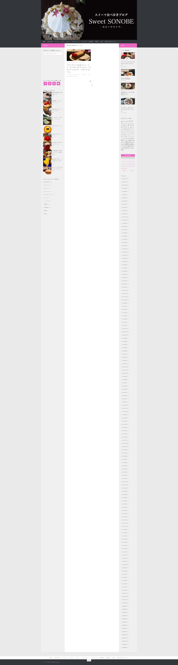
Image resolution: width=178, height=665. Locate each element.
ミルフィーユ (130, 135)
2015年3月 (124, 395)
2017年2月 (124, 322)
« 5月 (124, 170)
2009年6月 (124, 615)
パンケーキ (84, 41)
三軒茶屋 (125, 138)
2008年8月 (124, 647)
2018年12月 (125, 252)
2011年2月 (124, 552)
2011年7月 (124, 536)
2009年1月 (124, 631)
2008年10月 (125, 641)
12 (131, 162)
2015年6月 (124, 386)
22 (124, 166)
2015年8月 (124, 379)
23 (126, 166)
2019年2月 (124, 245)
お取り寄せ (50, 41)
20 (133, 164)
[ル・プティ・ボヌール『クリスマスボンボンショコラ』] (128, 101)
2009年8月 (124, 609)
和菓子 (97, 41)
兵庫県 (129, 140)
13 (133, 162)
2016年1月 (124, 363)
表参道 (132, 148)
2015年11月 (125, 370)
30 (126, 168)
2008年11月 (125, 638)
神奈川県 (130, 146)
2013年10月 (125, 449)
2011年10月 (125, 526)
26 (131, 166)
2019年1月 (124, 249)
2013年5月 (124, 465)
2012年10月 (125, 488)
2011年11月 (125, 523)
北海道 (133, 140)
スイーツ (57, 41)
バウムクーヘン (75, 41)
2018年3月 (124, 280)
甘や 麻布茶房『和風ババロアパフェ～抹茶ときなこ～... (57, 152)
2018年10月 (125, 258)
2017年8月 (124, 303)
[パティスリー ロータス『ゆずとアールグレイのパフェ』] (128, 55)
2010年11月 (125, 561)
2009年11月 (125, 599)
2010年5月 (124, 580)
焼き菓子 (91, 41)
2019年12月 (125, 213)
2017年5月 (124, 312)
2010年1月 (124, 593)
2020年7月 (124, 194)
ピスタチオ (124, 135)
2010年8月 (124, 571)
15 (124, 164)
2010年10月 (125, 564)
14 (122, 164)
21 (122, 166)
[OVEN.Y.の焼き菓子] (128, 72)
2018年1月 (124, 287)
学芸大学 (123, 144)
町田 (126, 146)
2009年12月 (125, 596)
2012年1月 (124, 516)
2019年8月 (124, 226)
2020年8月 (124, 191)
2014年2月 (124, 437)
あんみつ (123, 121)
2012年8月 (124, 494)
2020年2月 (124, 207)
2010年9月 (124, 567)
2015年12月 (125, 367)
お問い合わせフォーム (110, 41)
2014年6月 (124, 424)
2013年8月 (124, 456)
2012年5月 (124, 504)
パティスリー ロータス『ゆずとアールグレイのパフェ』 (128, 63)
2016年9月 (124, 338)
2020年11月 (125, 182)
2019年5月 (124, 236)
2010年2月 (124, 590)
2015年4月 (124, 392)
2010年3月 (124, 587)
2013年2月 (124, 475)
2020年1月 (124, 210)
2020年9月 (124, 188)
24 (127, 166)
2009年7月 (124, 612)
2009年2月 (124, 628)
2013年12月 (125, 443)
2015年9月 (124, 376)
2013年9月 (124, 453)
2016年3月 (124, 357)
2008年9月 (124, 644)
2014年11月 (125, 408)
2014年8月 (124, 418)
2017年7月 (124, 306)
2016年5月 (124, 351)
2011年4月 (124, 545)
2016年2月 (124, 360)
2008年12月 (125, 634)
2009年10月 (125, 603)
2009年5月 (124, 619)
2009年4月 (124, 622)
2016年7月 (124, 344)
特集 (44, 41)
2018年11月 (125, 255)
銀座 (122, 150)
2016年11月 (125, 331)
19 (131, 164)
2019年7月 (124, 229)
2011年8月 (124, 532)
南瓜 (122, 142)
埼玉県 (129, 142)
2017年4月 (124, 316)
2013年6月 (124, 462)
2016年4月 (124, 354)
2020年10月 (125, 185)
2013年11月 (125, 446)
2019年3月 (124, 242)
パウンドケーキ (127, 131)
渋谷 (124, 146)
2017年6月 (124, 309)
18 (129, 164)
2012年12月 (125, 481)
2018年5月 (124, 274)
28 (122, 168)
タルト (124, 125)
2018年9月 (124, 261)
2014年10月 (125, 411)
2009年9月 (124, 606)
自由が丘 (127, 148)
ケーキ (62, 41)
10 (127, 162)
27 (133, 166)
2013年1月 (124, 478)
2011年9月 (124, 529)
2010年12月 (125, 558)
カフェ (68, 41)
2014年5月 (124, 427)
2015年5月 (124, 389)
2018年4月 (124, 277)
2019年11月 (125, 217)
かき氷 (127, 121)
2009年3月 (124, 625)
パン (45, 198)
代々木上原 (126, 140)
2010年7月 (124, 574)
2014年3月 (124, 434)
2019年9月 (124, 223)
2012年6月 (124, 501)
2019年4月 (124, 239)
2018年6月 (124, 271)
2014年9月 (124, 414)
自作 (102, 41)
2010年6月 (124, 577)
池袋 (133, 144)
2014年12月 (125, 405)
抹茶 (127, 144)
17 (127, 164)
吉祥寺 (124, 142)
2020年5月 (124, 198)
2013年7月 (124, 459)
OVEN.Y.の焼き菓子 (125, 78)
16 (126, 164)
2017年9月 (124, 300)
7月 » (132, 170)
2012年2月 (124, 513)
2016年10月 (125, 335)
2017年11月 (125, 293)
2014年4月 (124, 430)
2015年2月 (124, 398)
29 (124, 168)
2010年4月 (124, 583)
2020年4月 (124, 201)
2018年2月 (124, 284)
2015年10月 (125, 373)
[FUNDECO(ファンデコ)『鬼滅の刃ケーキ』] (128, 86)
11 (129, 162)
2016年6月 (124, 347)
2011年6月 (124, 539)
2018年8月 (124, 264)
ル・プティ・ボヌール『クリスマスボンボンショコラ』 (127, 109)
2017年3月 (124, 319)
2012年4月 (124, 507)
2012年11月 (125, 485)
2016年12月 (125, 328)
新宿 (130, 144)
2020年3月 (124, 204)
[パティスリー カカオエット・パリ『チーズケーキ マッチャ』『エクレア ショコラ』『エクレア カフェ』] (79, 55)
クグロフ (125, 123)
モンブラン (124, 136)
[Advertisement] (53, 67)
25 (129, 166)
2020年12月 (125, 178)
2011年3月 (124, 548)
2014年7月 (124, 421)
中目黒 (128, 138)
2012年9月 (124, 491)
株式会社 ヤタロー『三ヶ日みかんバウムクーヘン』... (57, 160)
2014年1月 (124, 440)
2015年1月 (124, 402)
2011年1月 (124, 555)
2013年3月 (124, 472)
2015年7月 (124, 382)
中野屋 (131, 138)
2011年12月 (125, 520)
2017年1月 (124, 325)
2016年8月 (124, 341)
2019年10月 (125, 220)
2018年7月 (124, 268)
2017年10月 (125, 296)
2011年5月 (124, 542)
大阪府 (132, 142)
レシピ (129, 136)
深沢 (122, 146)
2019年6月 (124, 233)
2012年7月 (124, 497)
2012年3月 (124, 510)
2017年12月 (125, 290)
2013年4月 (124, 469)
